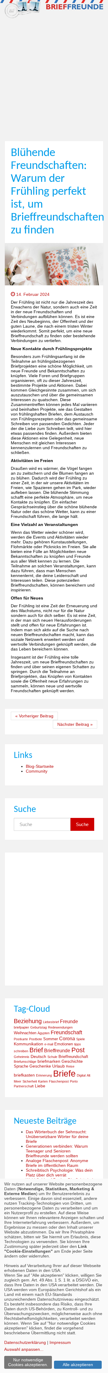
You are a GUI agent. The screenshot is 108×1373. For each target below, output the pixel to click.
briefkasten (24, 1075)
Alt (88, 1075)
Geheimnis (21, 1057)
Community (36, 771)
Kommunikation (28, 1043)
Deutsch (38, 1056)
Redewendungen (60, 1027)
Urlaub (58, 1066)
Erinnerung (44, 1075)
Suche (82, 824)
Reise (70, 1066)
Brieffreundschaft (73, 1057)
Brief (36, 1050)
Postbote (35, 1039)
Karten (43, 1081)
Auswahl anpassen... (24, 1349)
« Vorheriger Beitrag (34, 716)
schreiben (21, 1051)
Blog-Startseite (40, 766)
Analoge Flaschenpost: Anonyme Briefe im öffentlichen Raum (57, 1163)
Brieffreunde (57, 1050)
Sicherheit (29, 1081)
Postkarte (21, 1039)
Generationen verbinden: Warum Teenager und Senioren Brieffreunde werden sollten (57, 1151)
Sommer (50, 1039)
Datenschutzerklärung (25, 1342)
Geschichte (72, 1061)
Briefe (64, 1073)
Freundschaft (66, 1032)
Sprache (21, 1066)
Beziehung (28, 1021)
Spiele (80, 1039)
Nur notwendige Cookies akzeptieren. (28, 1362)
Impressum (60, 1342)
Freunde (69, 1021)
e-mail (48, 1044)
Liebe (40, 1085)
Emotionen (63, 1044)
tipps (77, 1044)
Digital (81, 1075)
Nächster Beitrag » (75, 724)
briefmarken (49, 1061)
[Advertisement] (54, 77)
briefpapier (21, 1027)
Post (78, 1050)
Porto (74, 1081)
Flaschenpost (59, 1081)
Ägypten (44, 1033)
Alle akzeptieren (78, 1364)
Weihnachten (25, 1033)
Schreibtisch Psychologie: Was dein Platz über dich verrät (59, 1172)
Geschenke (40, 1066)
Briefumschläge (25, 1061)
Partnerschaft (24, 1086)
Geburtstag (38, 1027)
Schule (52, 1057)
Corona (67, 1038)
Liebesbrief (51, 1022)
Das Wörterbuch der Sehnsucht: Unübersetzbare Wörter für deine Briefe (57, 1136)
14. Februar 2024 (32, 294)
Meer (17, 1081)
